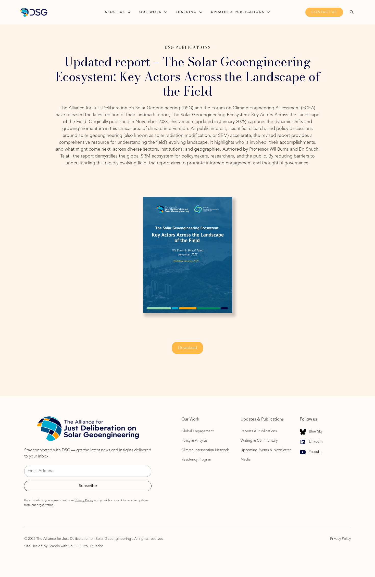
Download (187, 348)
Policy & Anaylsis (194, 440)
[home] (54, 12)
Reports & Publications (259, 431)
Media (246, 459)
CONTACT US (324, 12)
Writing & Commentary (260, 440)
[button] (118, 12)
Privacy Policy (340, 539)
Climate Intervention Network (205, 450)
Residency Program (196, 459)
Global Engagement (197, 431)
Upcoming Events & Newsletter (266, 450)
